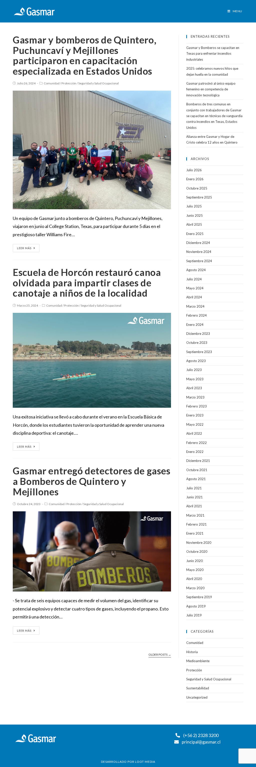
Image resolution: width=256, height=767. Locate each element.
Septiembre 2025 (199, 197)
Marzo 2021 (195, 515)
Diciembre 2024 (198, 243)
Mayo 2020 (195, 570)
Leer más (24, 248)
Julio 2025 (194, 206)
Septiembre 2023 (199, 352)
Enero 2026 (195, 179)
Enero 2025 (195, 234)
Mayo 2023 (195, 379)
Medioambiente (198, 661)
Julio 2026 (194, 170)
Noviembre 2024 (198, 252)
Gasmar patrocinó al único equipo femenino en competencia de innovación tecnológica (211, 89)
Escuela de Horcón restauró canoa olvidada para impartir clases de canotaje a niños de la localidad (87, 282)
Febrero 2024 (196, 315)
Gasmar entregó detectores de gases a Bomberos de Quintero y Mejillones (91, 481)
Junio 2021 (194, 497)
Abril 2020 (194, 579)
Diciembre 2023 (198, 334)
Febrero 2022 (196, 443)
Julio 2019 (194, 615)
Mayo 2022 (195, 424)
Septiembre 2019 (199, 597)
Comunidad (52, 83)
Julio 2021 (194, 488)
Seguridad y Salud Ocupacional (98, 83)
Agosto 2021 (196, 479)
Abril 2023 (194, 388)
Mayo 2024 (195, 288)
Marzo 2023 (195, 397)
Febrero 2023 (196, 406)
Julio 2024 (194, 279)
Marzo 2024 (195, 306)
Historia (192, 652)
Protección (69, 83)
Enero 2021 (195, 533)
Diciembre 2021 (198, 461)
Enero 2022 (195, 452)
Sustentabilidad (197, 688)
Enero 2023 (195, 415)
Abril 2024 (194, 297)
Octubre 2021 (196, 470)
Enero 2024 (195, 325)
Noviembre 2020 (198, 543)
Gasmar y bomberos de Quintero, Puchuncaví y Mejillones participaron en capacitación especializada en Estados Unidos (84, 55)
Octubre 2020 (196, 552)
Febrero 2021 (196, 524)
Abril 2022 (194, 433)
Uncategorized (197, 697)
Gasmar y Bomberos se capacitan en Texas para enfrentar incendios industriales (212, 53)
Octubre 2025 (196, 188)
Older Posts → (159, 654)
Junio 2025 (194, 215)
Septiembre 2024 (199, 261)
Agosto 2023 (196, 361)
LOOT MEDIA (145, 762)
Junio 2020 (194, 561)
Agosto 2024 (196, 270)
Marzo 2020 (195, 588)
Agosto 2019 (196, 606)
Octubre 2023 (196, 343)
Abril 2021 (194, 506)
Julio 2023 (194, 370)
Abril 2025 (194, 224)
